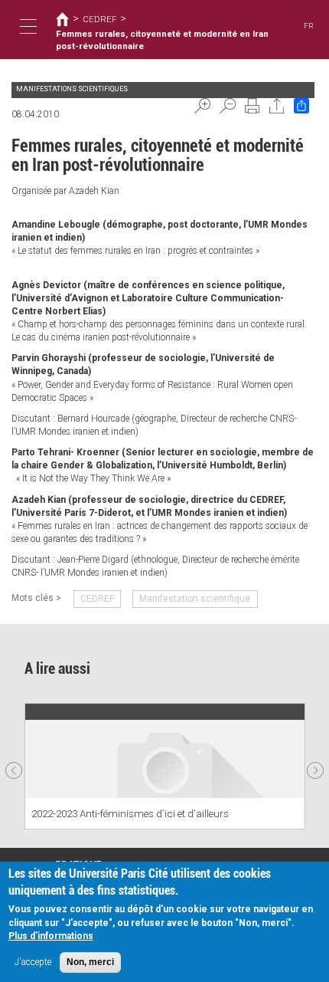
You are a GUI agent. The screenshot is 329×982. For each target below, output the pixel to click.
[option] (164, 766)
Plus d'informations (50, 936)
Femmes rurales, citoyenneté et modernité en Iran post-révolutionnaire (162, 39)
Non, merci (90, 962)
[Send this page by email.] (277, 105)
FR (309, 25)
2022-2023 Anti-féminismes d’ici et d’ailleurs (130, 813)
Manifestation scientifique (194, 598)
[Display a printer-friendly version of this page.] (252, 105)
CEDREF (100, 19)
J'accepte (33, 962)
